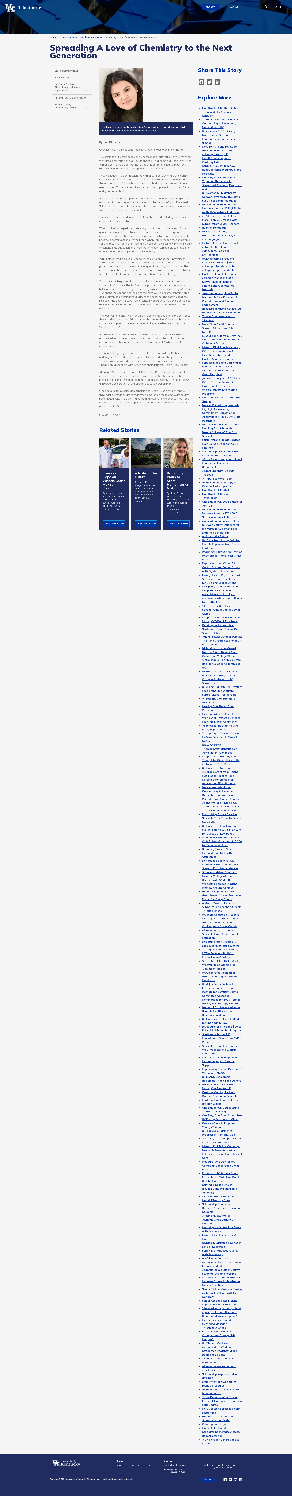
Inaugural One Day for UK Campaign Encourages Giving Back (221, 1165)
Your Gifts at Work (68, 37)
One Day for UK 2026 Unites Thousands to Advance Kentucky (220, 111)
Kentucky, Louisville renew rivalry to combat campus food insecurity (221, 169)
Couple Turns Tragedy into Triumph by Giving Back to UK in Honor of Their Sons (221, 760)
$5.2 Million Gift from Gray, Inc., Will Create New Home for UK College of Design (222, 339)
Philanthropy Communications (70, 97)
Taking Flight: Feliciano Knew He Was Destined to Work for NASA (221, 737)
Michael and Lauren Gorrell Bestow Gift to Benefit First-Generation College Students (220, 652)
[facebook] (224, 1480)
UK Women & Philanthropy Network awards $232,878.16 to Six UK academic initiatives (221, 208)
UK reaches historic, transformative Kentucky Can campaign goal (220, 235)
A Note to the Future (215, 536)
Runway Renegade (214, 227)
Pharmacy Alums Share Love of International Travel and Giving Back (222, 555)
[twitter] (229, 1480)
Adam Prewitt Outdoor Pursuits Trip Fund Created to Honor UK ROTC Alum (222, 640)
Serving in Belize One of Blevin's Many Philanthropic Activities (219, 1188)
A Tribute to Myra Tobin (217, 478)
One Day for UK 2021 (215, 490)
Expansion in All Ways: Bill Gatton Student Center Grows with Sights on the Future (221, 567)
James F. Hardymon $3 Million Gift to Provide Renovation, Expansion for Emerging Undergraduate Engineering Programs (221, 385)
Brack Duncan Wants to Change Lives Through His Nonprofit (218, 1335)
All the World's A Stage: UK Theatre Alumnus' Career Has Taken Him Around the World (221, 806)
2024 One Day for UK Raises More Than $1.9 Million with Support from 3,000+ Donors (220, 219)
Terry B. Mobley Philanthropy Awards (66, 106)
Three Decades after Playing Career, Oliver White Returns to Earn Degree (222, 1401)
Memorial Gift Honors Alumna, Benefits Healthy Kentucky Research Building (221, 1011)
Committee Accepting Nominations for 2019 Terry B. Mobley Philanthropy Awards (221, 999)
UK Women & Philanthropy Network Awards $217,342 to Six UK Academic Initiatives (221, 513)
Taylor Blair (209, 497)
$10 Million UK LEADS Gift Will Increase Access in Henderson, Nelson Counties (221, 1281)
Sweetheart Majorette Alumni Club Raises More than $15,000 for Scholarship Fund (222, 841)
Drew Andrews (211, 744)
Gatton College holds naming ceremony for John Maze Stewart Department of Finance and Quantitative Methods (220, 281)
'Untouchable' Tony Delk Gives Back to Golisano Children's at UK (221, 663)
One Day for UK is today (217, 494)
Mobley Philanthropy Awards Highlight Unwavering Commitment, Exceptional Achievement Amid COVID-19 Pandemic (221, 412)
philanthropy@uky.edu (179, 1465)
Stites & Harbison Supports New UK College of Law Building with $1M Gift (219, 876)
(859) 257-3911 (178, 1472)
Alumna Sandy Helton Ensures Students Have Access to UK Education (221, 933)
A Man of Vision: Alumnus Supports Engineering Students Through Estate (221, 907)
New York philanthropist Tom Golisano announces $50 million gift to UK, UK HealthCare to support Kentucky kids (220, 154)
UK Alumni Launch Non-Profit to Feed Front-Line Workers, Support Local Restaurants (222, 690)
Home (53, 37)
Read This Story (115, 523)
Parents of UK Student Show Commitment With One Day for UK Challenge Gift (222, 1177)
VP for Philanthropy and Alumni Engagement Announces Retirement (222, 463)
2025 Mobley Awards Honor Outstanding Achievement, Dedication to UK (220, 123)
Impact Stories (62, 77)
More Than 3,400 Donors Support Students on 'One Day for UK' (221, 328)
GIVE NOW (210, 7)
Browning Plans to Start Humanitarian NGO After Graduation (218, 853)
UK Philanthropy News (91, 37)
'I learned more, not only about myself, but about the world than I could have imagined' (221, 1312)
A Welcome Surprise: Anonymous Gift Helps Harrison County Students (222, 1262)
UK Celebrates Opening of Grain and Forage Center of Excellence (219, 976)
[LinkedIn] (240, 1480)
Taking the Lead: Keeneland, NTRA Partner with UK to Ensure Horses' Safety (220, 953)
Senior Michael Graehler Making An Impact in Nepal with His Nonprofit (222, 1292)
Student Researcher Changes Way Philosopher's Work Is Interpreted (220, 1049)
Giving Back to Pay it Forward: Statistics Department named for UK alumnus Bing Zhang (221, 578)
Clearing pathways (214, 1424)
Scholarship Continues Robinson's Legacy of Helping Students (221, 1207)
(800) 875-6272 (178, 1469)
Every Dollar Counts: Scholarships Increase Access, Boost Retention (221, 1431)
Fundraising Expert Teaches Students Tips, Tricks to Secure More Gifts (221, 818)
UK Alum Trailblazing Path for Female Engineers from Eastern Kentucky (221, 544)
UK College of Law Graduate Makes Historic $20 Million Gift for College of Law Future (221, 829)
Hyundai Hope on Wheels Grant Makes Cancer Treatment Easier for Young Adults (222, 895)
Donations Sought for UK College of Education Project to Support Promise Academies (221, 864)
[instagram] (234, 1480)
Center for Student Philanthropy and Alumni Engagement (67, 87)
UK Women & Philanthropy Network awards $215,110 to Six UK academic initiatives (221, 196)
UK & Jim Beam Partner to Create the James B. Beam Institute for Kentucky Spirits (220, 988)
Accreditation (122, 1465)
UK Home (135, 1465)
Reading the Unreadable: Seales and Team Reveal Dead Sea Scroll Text (221, 629)
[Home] (25, 7)
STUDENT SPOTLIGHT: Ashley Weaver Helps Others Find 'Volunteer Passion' (221, 964)
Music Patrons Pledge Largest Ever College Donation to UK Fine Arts (221, 443)
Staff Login (147, 1465)
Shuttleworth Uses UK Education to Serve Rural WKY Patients (221, 1038)
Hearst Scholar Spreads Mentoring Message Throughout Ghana (217, 1323)
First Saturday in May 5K (217, 714)
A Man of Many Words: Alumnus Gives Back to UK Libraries (218, 1219)
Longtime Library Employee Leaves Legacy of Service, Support (219, 1061)
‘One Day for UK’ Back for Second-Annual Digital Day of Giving (221, 609)
